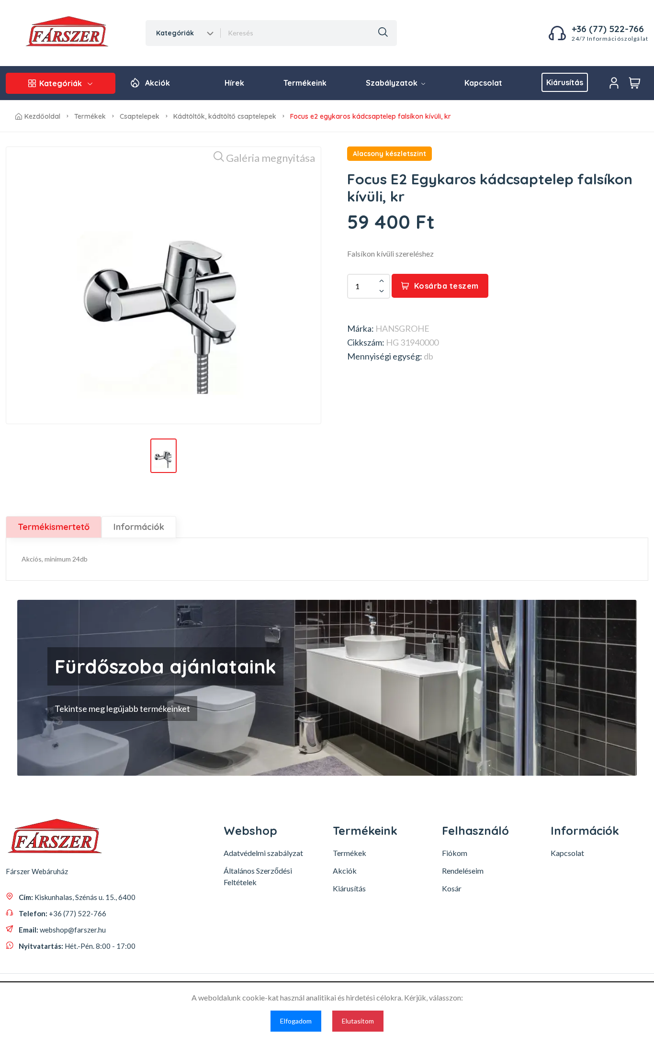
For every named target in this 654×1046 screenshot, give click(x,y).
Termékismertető (54, 526)
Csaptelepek (139, 116)
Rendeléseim (463, 870)
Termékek (90, 116)
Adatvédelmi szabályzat (263, 852)
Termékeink (305, 83)
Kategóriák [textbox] (175, 33)
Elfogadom (296, 1021)
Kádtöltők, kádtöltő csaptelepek (224, 116)
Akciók (157, 83)
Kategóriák (60, 83)
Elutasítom (358, 1021)
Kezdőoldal (42, 116)
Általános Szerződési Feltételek (258, 876)
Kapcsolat (483, 83)
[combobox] (184, 33)
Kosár (452, 888)
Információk (138, 526)
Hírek (234, 83)
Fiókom (454, 852)
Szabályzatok (392, 83)
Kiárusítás (564, 82)
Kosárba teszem (446, 286)
